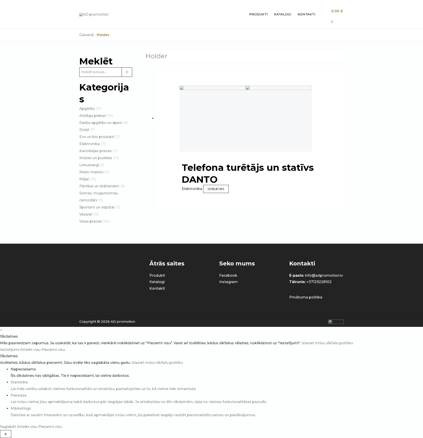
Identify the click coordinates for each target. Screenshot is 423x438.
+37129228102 (319, 282)
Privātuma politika (305, 297)
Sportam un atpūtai (96, 207)
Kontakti (306, 14)
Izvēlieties (216, 189)
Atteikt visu (30, 350)
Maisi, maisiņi (91, 172)
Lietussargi (89, 165)
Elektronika (89, 144)
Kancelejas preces (95, 151)
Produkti (258, 14)
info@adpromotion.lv (324, 275)
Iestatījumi (10, 350)
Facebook (228, 275)
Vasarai (85, 214)
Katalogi (282, 14)
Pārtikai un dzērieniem (99, 186)
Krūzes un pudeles (95, 158)
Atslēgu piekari (92, 116)
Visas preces (90, 221)
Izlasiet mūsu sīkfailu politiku (327, 343)
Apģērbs (87, 109)
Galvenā (86, 35)
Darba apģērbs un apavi (100, 123)
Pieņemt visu (53, 350)
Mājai (84, 179)
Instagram (228, 282)
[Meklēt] (127, 72)
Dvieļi (84, 130)
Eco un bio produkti (96, 137)
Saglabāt (8, 427)
